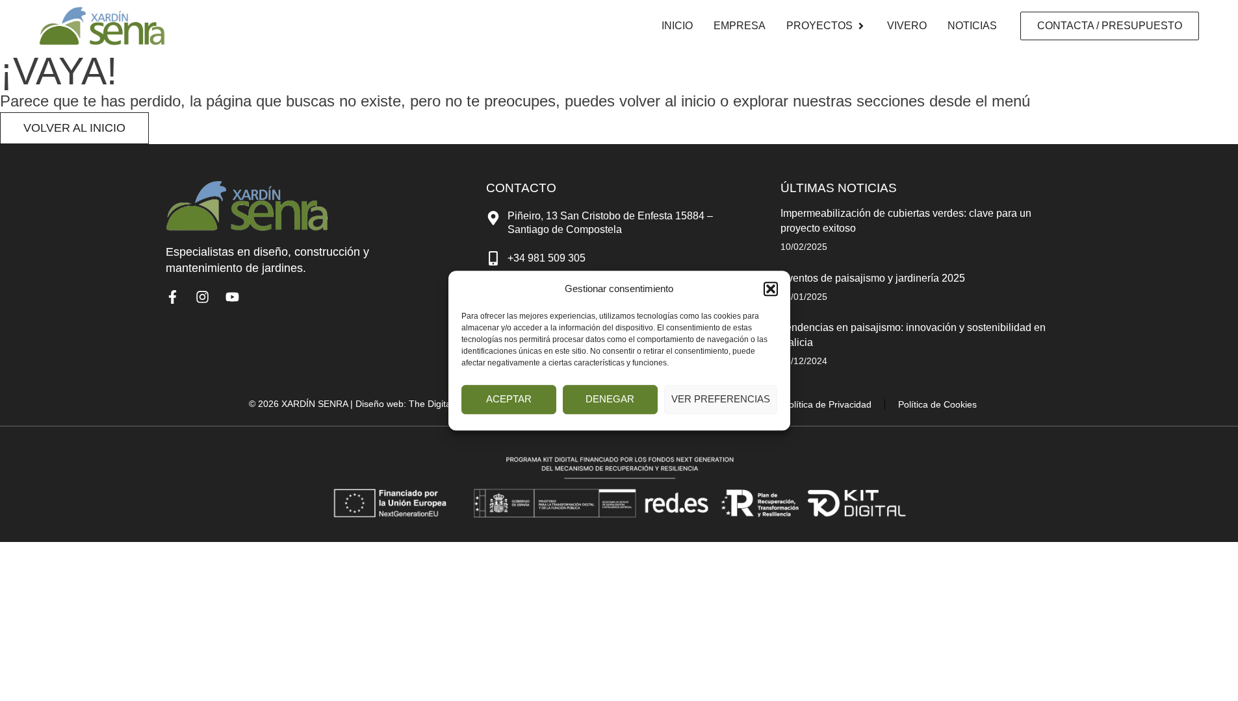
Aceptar (509, 398)
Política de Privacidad (827, 404)
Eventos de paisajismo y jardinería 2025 (872, 278)
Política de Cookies (937, 404)
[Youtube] (232, 297)
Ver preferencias (720, 398)
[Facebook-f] (172, 297)
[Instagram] (202, 297)
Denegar (610, 398)
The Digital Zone (443, 404)
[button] (770, 288)
